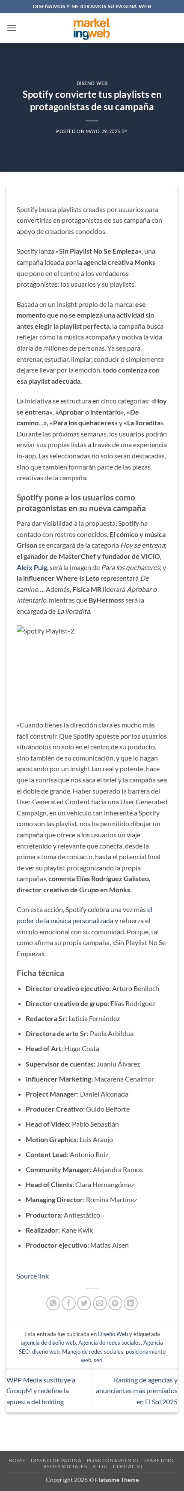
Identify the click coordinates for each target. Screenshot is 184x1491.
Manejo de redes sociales (92, 1351)
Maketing (158, 1460)
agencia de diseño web (48, 1342)
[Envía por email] (100, 1303)
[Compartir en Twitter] (84, 1303)
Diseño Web (92, 83)
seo (98, 1360)
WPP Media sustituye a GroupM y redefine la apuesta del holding (40, 1391)
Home (17, 1460)
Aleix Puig (32, 567)
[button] (11, 27)
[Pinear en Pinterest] (115, 1303)
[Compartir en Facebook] (69, 1303)
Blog (99, 1466)
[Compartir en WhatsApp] (53, 1303)
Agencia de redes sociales (109, 1342)
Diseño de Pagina (56, 1460)
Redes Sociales (65, 1466)
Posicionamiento (113, 1460)
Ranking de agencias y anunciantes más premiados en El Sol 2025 (137, 1391)
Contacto (128, 1466)
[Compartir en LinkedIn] (131, 1303)
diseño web (45, 1351)
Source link (33, 1276)
